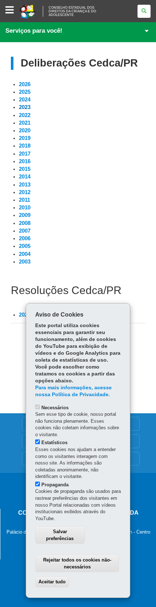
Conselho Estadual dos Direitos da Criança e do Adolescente (72, 11)
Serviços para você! (33, 30)
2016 (24, 161)
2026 (24, 84)
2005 (24, 246)
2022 (24, 115)
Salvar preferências (60, 535)
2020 (24, 130)
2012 (24, 192)
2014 (24, 177)
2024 (24, 99)
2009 (24, 215)
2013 (24, 185)
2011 (24, 200)
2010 (24, 207)
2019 (24, 138)
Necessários (55, 407)
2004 (24, 254)
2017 (24, 154)
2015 (24, 169)
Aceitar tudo (52, 581)
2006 (24, 238)
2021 (24, 123)
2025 (24, 92)
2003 (24, 262)
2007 (24, 231)
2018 (24, 146)
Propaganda (55, 484)
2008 (24, 223)
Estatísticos (54, 442)
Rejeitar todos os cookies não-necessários (77, 563)
